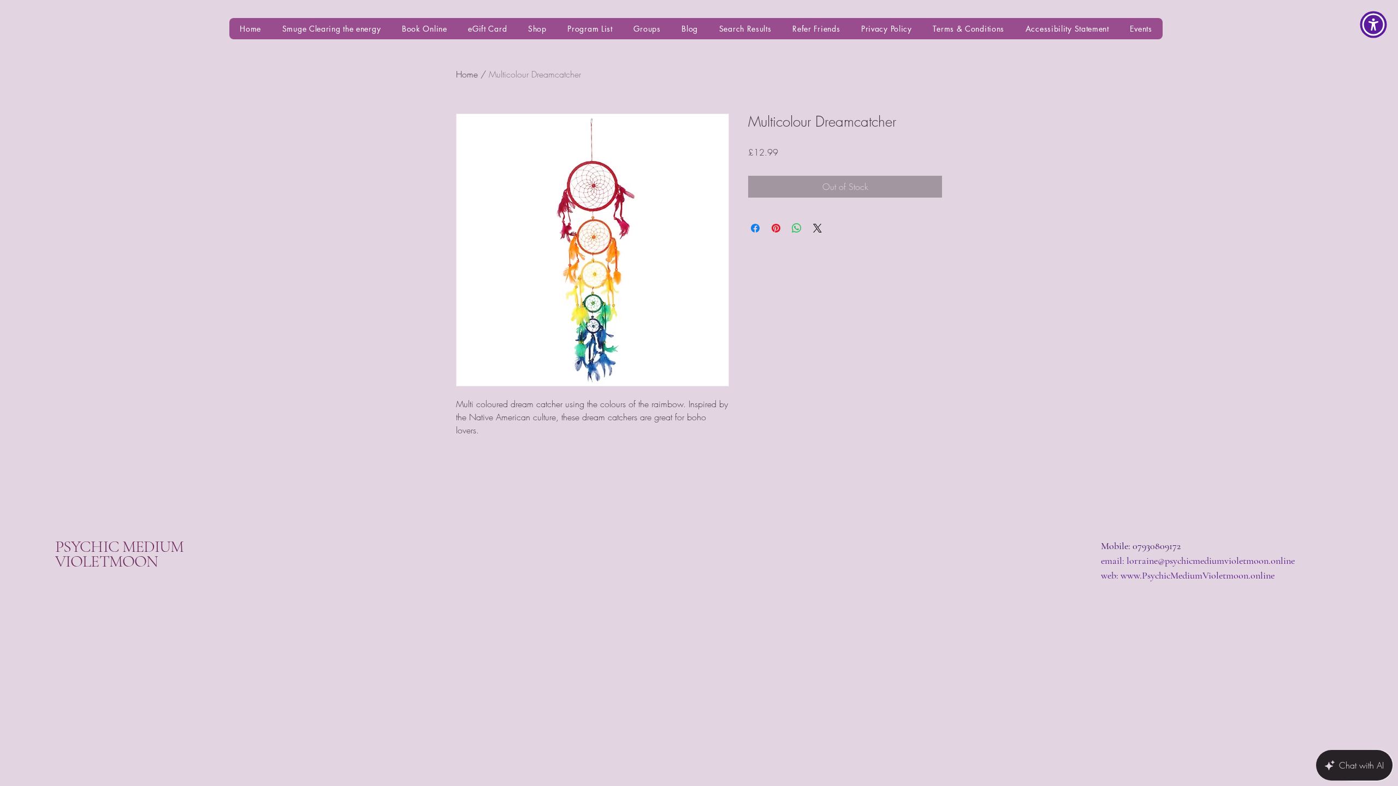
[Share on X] (817, 228)
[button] (1373, 24)
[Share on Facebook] (755, 228)
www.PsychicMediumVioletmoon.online (1198, 575)
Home (467, 74)
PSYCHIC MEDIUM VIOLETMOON (119, 554)
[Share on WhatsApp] (796, 228)
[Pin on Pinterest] (776, 228)
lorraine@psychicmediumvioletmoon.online (1211, 561)
